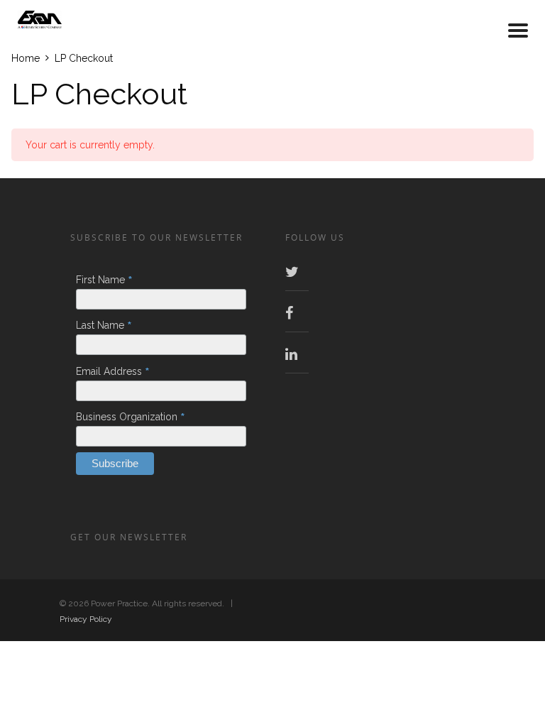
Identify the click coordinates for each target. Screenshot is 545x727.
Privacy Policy (86, 619)
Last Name (104, 325)
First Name (104, 280)
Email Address (113, 371)
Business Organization (130, 417)
